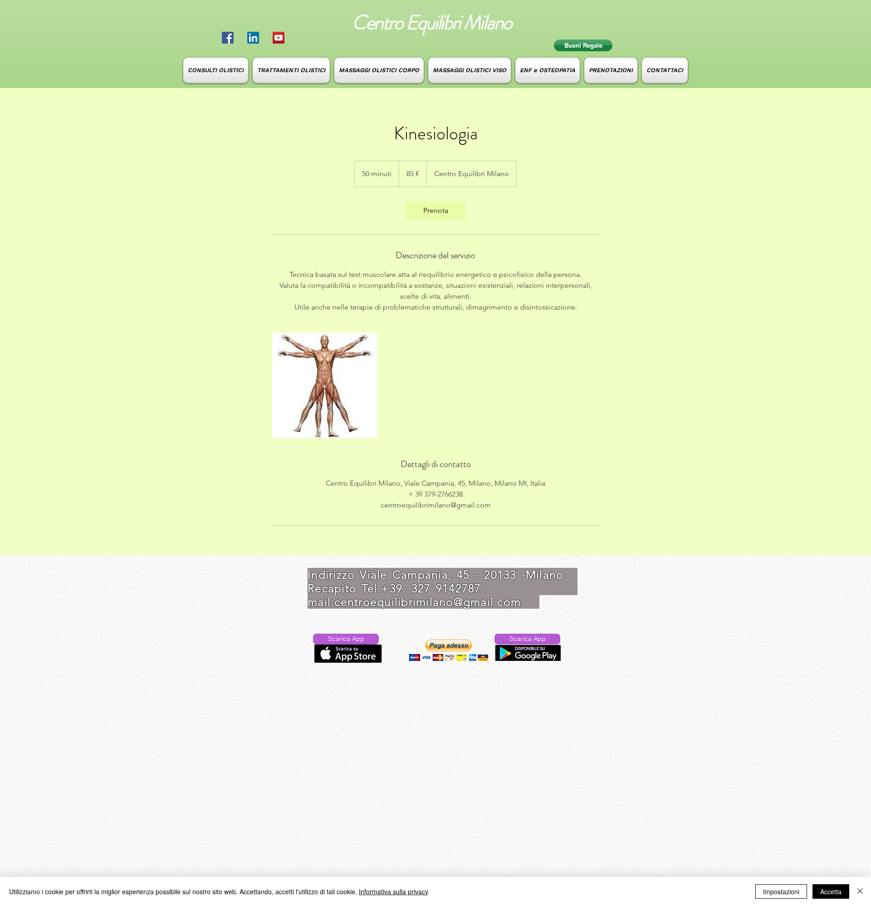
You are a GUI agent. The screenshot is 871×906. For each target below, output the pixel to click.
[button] (448, 650)
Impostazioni (781, 891)
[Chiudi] (860, 891)
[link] (435, 211)
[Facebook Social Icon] (228, 38)
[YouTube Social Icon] (278, 38)
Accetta (831, 891)
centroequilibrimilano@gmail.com (427, 602)
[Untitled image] (324, 385)
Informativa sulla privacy (393, 891)
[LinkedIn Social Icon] (253, 38)
